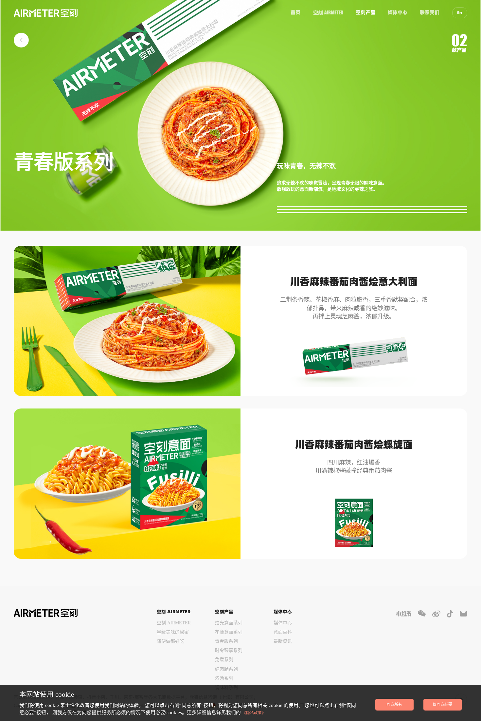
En (459, 12)
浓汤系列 (224, 678)
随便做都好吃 (170, 641)
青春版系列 (226, 641)
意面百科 (283, 632)
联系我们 (429, 12)
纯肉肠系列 (226, 669)
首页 (295, 12)
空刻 (328, 12)
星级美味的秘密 (173, 632)
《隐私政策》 (254, 713)
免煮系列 (224, 659)
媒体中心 (397, 12)
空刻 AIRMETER (174, 622)
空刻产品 (365, 12)
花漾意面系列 (228, 632)
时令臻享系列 (228, 650)
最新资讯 (283, 641)
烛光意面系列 (228, 622)
